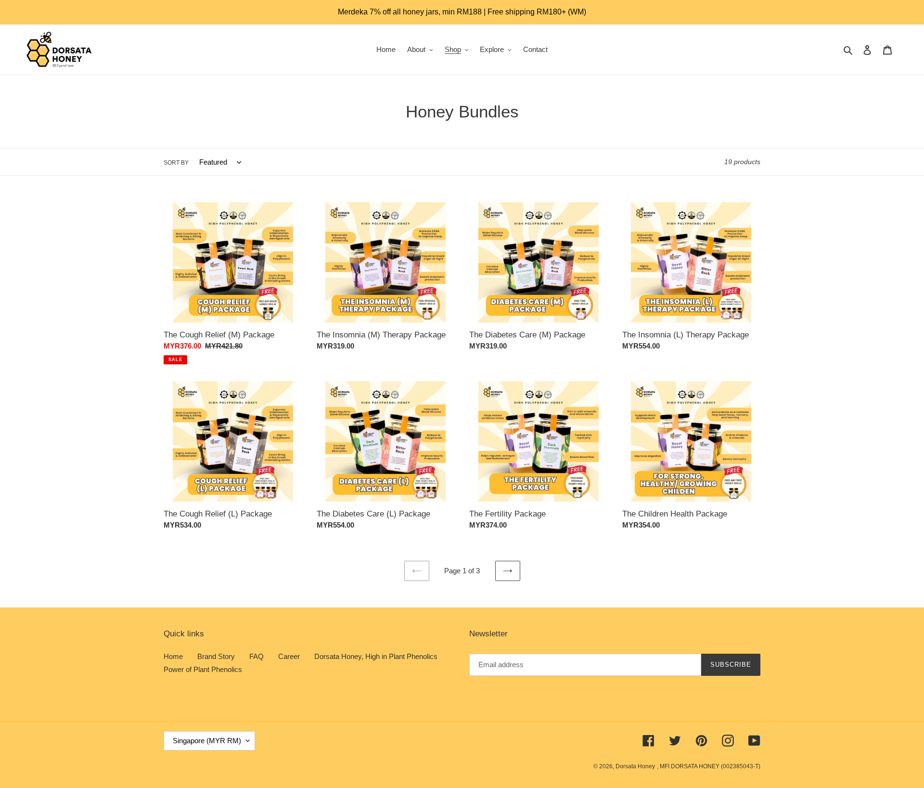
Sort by (176, 162)
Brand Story (216, 656)
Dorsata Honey (635, 766)
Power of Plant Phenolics (203, 669)
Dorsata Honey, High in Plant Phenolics (375, 656)
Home (173, 656)
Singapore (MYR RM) (207, 740)
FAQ (256, 656)
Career (289, 656)
